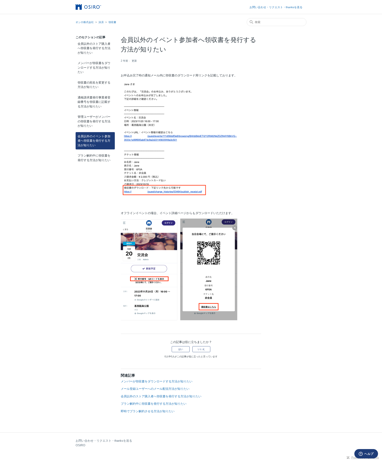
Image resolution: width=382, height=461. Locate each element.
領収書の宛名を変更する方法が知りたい (94, 85)
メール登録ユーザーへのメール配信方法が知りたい (155, 388)
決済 (101, 22)
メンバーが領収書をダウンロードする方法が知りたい (94, 67)
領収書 (112, 22)
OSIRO (80, 445)
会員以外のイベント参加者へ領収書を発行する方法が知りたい (94, 140)
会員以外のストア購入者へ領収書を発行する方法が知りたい (94, 48)
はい (180, 349)
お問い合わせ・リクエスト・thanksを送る (275, 7)
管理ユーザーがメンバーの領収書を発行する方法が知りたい (94, 121)
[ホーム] (88, 7)
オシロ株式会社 (85, 22)
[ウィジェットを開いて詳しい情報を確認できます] (366, 454)
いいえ (201, 349)
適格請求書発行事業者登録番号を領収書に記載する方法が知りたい (94, 102)
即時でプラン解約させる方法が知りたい (147, 411)
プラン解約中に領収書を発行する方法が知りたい (94, 158)
